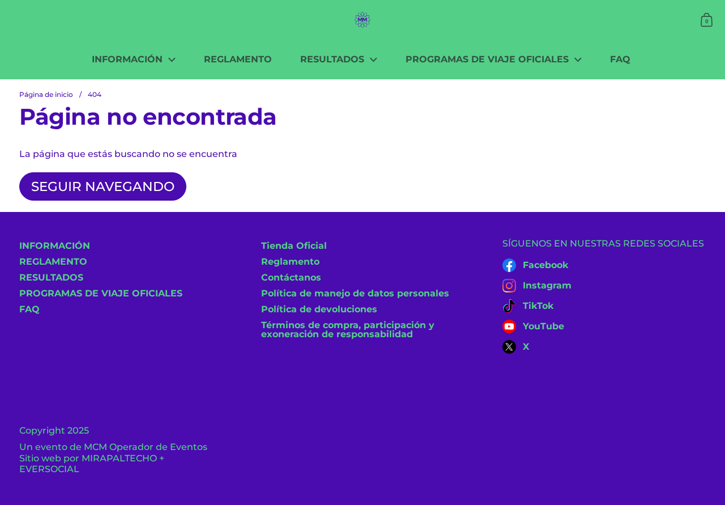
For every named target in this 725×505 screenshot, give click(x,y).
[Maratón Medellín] (362, 20)
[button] (706, 20)
